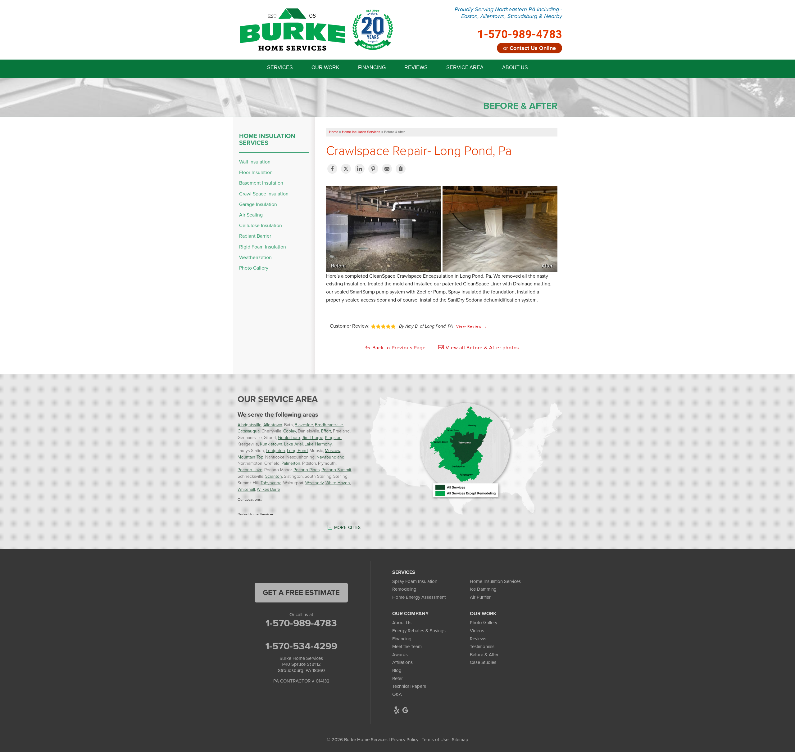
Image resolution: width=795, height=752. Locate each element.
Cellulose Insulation (260, 225)
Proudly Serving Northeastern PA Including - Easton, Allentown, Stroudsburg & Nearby (508, 13)
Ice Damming (483, 589)
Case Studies (483, 662)
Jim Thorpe (312, 437)
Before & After (484, 654)
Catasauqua (249, 431)
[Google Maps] (405, 710)
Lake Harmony (318, 444)
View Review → (471, 326)
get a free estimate (301, 592)
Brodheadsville (329, 424)
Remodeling (404, 589)
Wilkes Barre (268, 489)
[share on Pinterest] (373, 169)
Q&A (397, 694)
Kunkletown (271, 444)
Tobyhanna (271, 483)
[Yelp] (396, 710)
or (529, 48)
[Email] (387, 169)
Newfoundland (330, 457)
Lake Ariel (293, 444)
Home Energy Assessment (419, 597)
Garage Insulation (258, 204)
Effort (326, 431)
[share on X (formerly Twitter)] (346, 169)
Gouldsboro (289, 437)
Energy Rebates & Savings (419, 630)
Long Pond (297, 450)
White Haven (337, 483)
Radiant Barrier (255, 236)
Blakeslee (304, 424)
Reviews (478, 638)
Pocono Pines (306, 469)
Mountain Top (250, 457)
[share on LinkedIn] (360, 169)
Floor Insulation (256, 172)
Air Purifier (480, 597)
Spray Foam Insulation (414, 581)
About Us (401, 622)
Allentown (272, 424)
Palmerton (290, 463)
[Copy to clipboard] (401, 169)
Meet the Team (407, 646)
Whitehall (246, 489)
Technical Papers (409, 686)
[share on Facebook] (332, 169)
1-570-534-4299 (301, 646)
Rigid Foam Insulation (262, 247)
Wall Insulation (254, 162)
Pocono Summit (336, 469)
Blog (397, 670)
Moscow (332, 450)
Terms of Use (435, 739)
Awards (400, 654)
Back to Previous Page (398, 347)
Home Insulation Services (267, 139)
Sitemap (460, 739)
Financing (401, 638)
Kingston (333, 437)
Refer (397, 678)
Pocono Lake (250, 469)
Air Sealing (251, 215)
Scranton (273, 476)
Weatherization (255, 257)
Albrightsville (249, 424)
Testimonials (482, 646)
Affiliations (402, 662)
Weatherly (314, 483)
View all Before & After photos (481, 347)
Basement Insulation (261, 183)
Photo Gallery (253, 268)
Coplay (289, 431)
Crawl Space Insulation (263, 194)
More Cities (347, 527)
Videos (477, 630)
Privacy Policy (404, 739)
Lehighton (275, 450)
